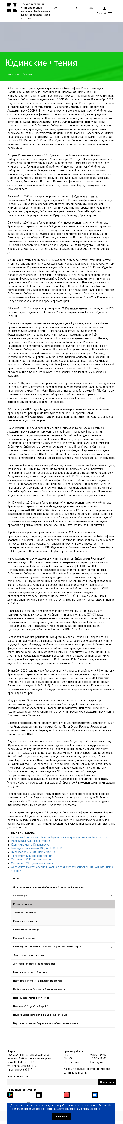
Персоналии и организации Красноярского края (38, 980)
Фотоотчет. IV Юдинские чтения (31, 855)
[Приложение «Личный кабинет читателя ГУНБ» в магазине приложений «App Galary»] (67, 1094)
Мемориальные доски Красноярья (31, 972)
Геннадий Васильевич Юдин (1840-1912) (37, 848)
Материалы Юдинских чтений (30, 841)
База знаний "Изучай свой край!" (30, 1006)
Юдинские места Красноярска (30, 844)
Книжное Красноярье (24, 938)
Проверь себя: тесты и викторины (31, 997)
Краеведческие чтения (25, 921)
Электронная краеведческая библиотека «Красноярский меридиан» (48, 887)
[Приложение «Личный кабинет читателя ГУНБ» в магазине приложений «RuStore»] (95, 1094)
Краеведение (13, 74)
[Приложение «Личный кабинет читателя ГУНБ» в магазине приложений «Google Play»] (11, 1094)
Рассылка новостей (18, 1076)
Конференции (29, 74)
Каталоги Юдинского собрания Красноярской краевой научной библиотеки (59, 837)
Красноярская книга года (26, 929)
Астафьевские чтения (24, 912)
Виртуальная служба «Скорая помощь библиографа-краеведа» (46, 1023)
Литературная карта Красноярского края (34, 963)
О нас (16, 878)
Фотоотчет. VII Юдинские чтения (32, 863)
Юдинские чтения (22, 904)
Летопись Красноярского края (28, 955)
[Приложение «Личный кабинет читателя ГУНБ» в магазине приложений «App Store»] (39, 1094)
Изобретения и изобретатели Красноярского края (39, 989)
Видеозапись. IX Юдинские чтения (33, 852)
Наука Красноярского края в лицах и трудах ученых (40, 1014)
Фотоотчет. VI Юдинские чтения (31, 859)
